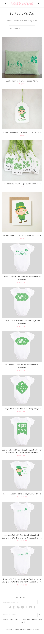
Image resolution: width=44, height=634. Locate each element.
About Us (17, 619)
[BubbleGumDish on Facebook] (14, 608)
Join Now (5, 619)
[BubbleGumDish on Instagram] (22, 608)
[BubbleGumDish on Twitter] (10, 608)
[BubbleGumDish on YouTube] (30, 608)
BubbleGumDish (21, 629)
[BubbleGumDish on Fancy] (34, 608)
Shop (11, 619)
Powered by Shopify (33, 629)
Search (23, 622)
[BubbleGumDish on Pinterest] (18, 608)
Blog (40, 619)
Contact (34, 619)
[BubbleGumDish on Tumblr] (26, 608)
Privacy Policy (26, 619)
